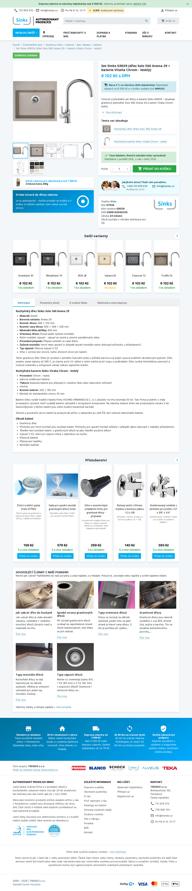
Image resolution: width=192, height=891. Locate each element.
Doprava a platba (103, 34)
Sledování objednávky (129, 787)
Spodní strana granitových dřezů (75, 614)
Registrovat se (125, 796)
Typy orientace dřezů (112, 612)
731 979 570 (23, 10)
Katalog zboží (25, 32)
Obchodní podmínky (95, 791)
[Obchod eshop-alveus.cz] (150, 768)
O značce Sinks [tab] (78, 302)
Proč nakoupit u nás (74, 34)
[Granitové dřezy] (158, 595)
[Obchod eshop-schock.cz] (117, 768)
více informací (118, 851)
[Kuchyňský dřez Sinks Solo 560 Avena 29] (106, 129)
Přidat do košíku (154, 169)
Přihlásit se (123, 791)
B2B (86, 827)
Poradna (131, 32)
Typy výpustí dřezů (69, 674)
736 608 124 (162, 809)
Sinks (113, 201)
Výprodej (48, 34)
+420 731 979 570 (137, 186)
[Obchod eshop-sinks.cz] (134, 768)
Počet (104, 168)
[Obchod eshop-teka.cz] (169, 768)
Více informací (114, 112)
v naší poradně (62, 707)
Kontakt (171, 32)
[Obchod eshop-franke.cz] (79, 768)
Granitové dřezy (150, 612)
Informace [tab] (24, 302)
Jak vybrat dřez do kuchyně (34, 612)
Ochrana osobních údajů (97, 809)
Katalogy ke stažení (95, 805)
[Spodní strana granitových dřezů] (75, 595)
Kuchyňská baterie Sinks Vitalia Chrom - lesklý (140, 141)
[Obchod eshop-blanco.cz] (97, 768)
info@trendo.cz (47, 10)
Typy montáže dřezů (29, 674)
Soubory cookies (93, 814)
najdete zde (139, 3)
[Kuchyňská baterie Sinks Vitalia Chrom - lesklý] (106, 141)
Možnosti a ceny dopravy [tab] (112, 302)
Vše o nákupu (147, 34)
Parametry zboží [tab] (49, 302)
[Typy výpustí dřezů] (75, 657)
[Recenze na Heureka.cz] (54, 832)
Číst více (21, 634)
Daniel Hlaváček (31, 884)
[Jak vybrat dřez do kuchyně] (34, 595)
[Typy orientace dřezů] (116, 595)
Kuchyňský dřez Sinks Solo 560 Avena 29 (137, 128)
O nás (87, 796)
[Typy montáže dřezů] (34, 657)
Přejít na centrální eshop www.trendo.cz (35, 769)
